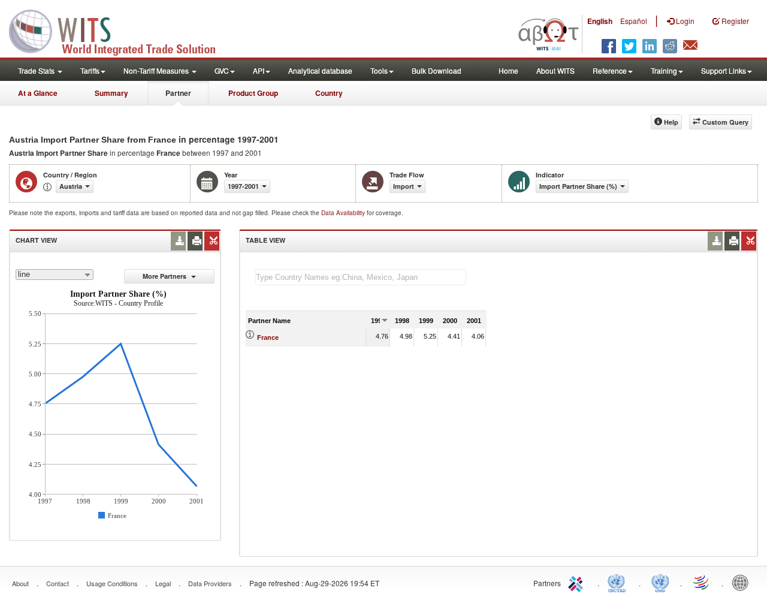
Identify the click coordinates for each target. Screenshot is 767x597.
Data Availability (344, 213)
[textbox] (360, 277)
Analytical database (320, 70)
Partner (178, 93)
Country (329, 93)
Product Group (253, 93)
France (268, 337)
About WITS (555, 70)
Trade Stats (37, 70)
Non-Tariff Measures (157, 70)
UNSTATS (660, 582)
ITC (578, 582)
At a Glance (38, 93)
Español (633, 21)
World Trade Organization (702, 582)
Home (508, 70)
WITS (120, 30)
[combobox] (54, 274)
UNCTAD (619, 582)
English (599, 21)
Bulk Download (436, 70)
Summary (111, 93)
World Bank (743, 582)
